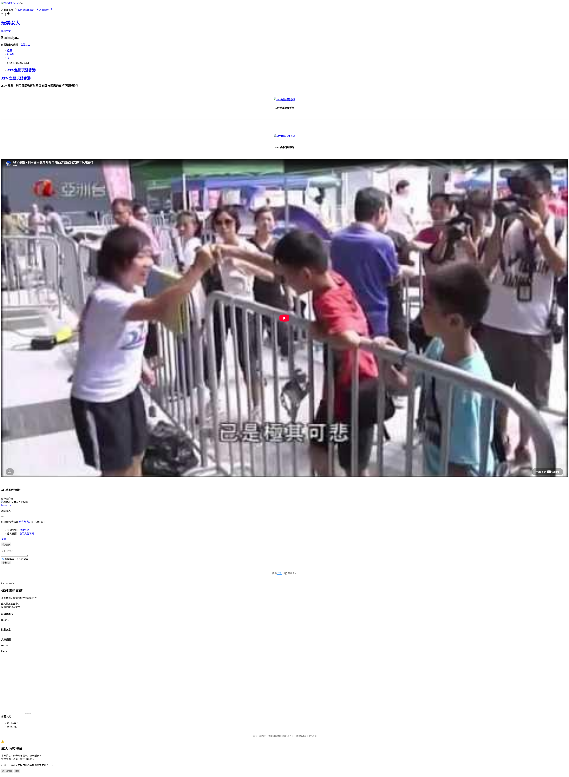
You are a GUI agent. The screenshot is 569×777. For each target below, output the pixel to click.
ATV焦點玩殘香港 (21, 70)
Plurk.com (27, 713)
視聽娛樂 (24, 530)
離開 (17, 771)
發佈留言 (6, 563)
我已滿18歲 (7, 771)
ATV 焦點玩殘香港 (16, 78)
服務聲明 (313, 736)
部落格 (10, 54)
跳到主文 (6, 31)
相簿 (9, 50)
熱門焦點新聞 (27, 533)
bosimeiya (6, 505)
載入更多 (6, 544)
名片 (9, 57)
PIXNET (262, 736)
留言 (29, 522)
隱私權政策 (301, 736)
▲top (4, 539)
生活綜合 (25, 44)
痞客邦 (22, 522)
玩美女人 (10, 23)
